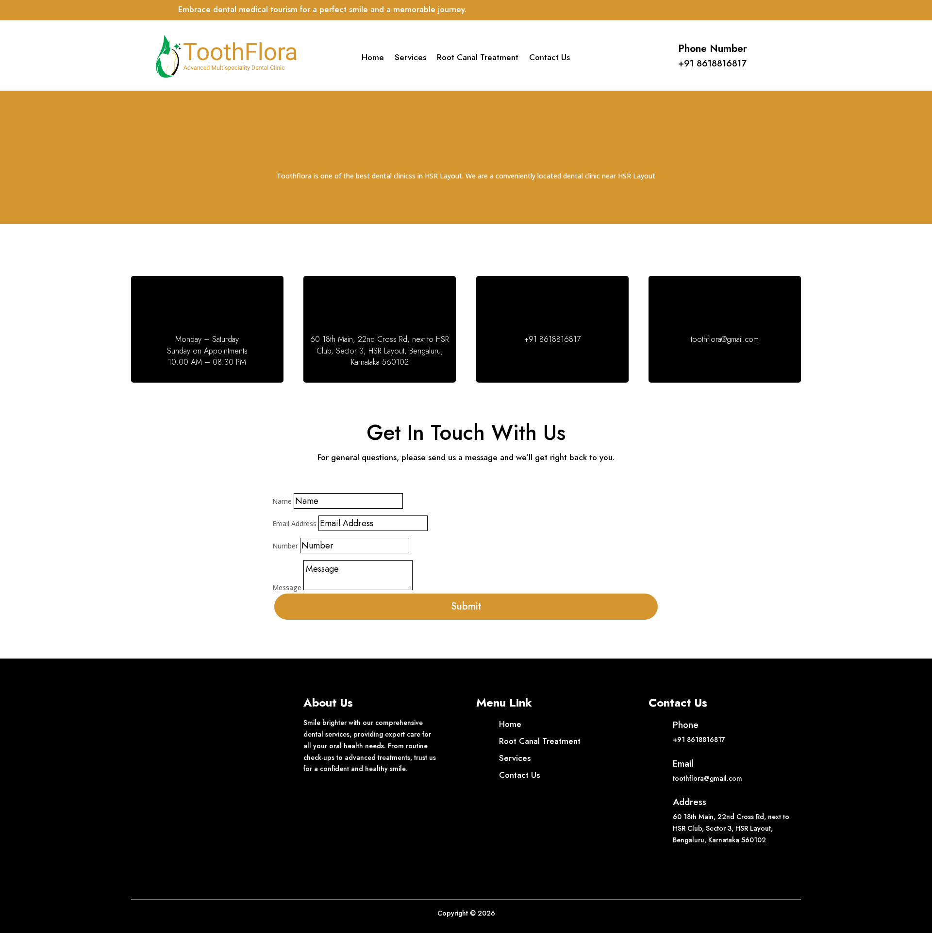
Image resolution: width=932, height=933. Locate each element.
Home (373, 58)
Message (286, 587)
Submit (466, 606)
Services (410, 58)
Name (282, 501)
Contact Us (549, 58)
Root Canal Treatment (477, 58)
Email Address (294, 523)
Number (285, 545)
